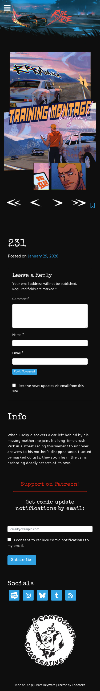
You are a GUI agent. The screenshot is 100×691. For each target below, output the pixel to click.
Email (16, 353)
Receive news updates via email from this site (48, 388)
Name (16, 335)
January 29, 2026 (43, 256)
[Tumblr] (56, 596)
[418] (79, 204)
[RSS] (70, 596)
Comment (20, 299)
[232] (57, 204)
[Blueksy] (42, 596)
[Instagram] (28, 596)
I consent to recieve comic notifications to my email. (48, 543)
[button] (50, 485)
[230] (36, 204)
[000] (14, 204)
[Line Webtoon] (14, 596)
